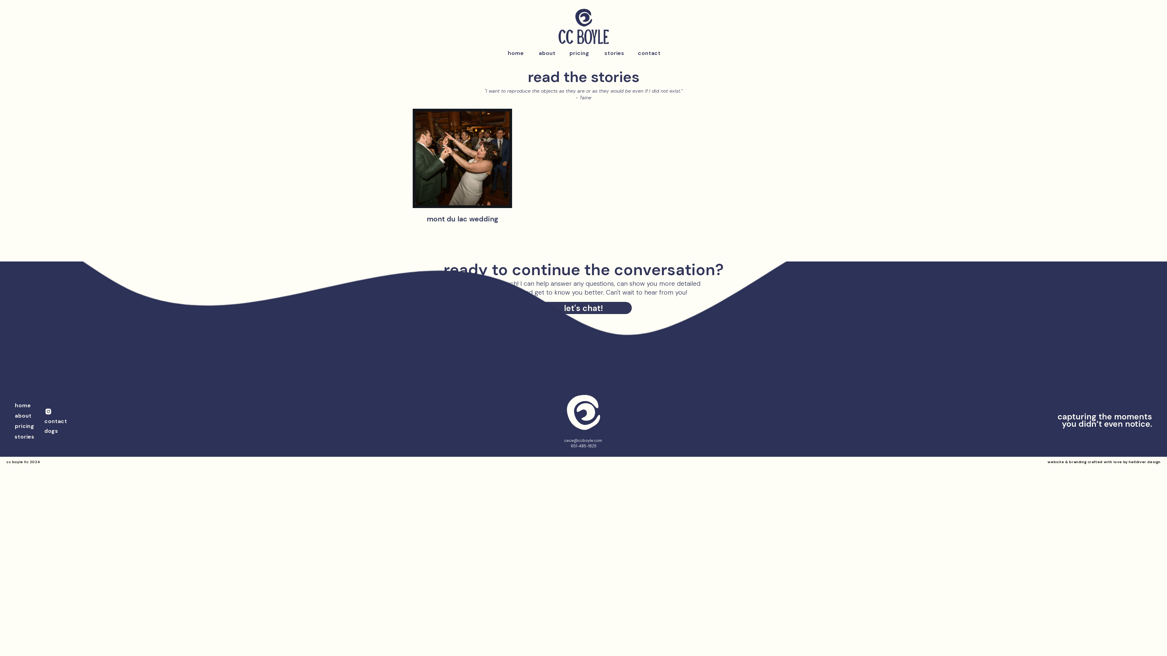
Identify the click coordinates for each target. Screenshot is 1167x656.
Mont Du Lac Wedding (462, 219)
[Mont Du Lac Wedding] (462, 158)
